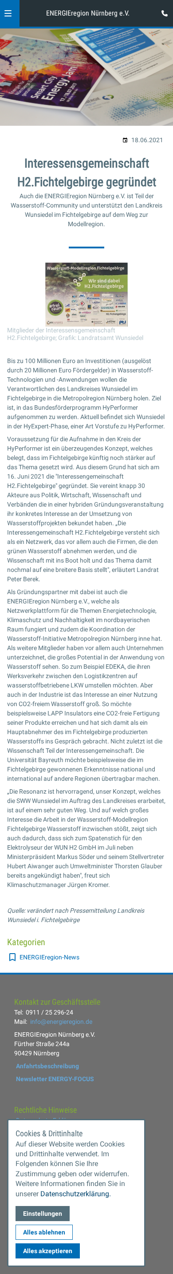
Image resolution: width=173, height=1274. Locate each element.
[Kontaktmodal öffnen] (162, 10)
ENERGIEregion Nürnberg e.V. (88, 13)
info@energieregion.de (61, 1021)
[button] (8, 13)
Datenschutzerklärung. (75, 1194)
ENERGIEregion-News (49, 957)
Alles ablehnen (44, 1232)
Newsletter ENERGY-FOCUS (55, 1078)
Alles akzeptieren (47, 1250)
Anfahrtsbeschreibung (47, 1066)
